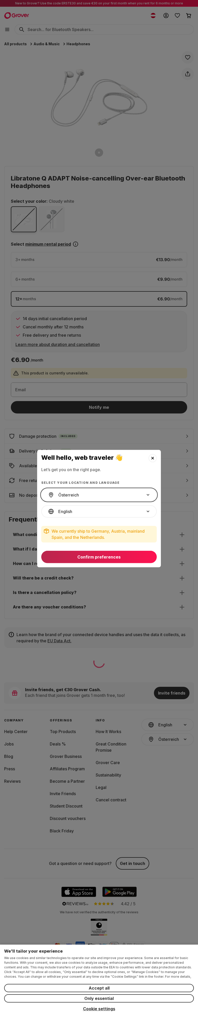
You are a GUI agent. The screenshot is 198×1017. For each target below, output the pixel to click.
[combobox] (99, 495)
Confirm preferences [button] (99, 557)
